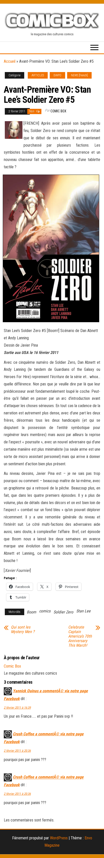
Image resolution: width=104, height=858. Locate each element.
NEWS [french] (79, 75)
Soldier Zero (63, 612)
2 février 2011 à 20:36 (17, 750)
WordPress (59, 838)
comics (44, 611)
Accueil (9, 61)
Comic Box (58, 111)
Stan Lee (83, 611)
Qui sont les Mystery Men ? (23, 629)
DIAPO (57, 75)
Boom (31, 612)
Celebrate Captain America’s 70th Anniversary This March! (80, 636)
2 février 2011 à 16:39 (17, 707)
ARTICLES (38, 75)
